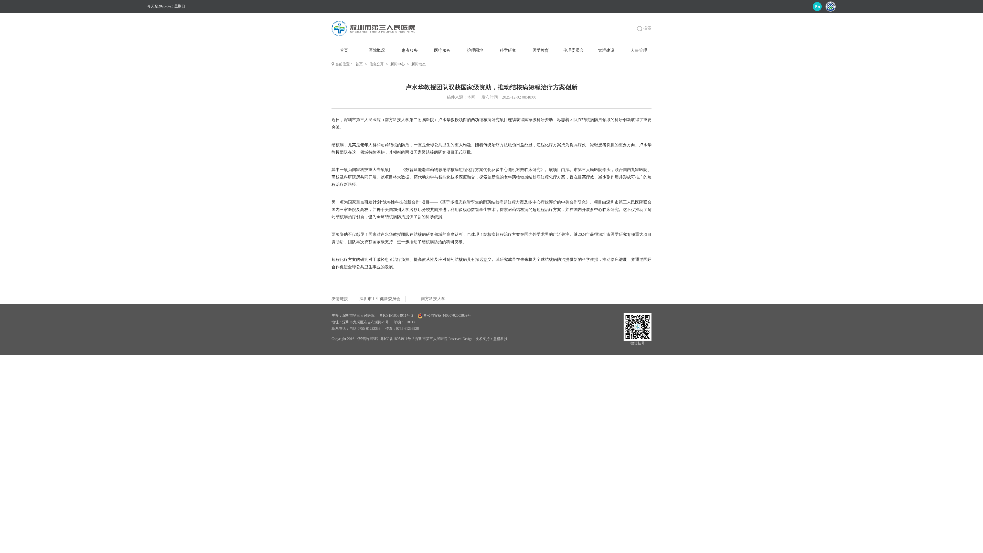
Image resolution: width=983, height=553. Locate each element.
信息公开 (376, 64)
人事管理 (639, 50)
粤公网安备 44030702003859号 (446, 315)
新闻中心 (397, 64)
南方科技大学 (433, 298)
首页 (344, 50)
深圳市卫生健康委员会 (379, 298)
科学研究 (508, 50)
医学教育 (540, 50)
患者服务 (409, 50)
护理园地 (475, 50)
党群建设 (606, 50)
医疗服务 (442, 50)
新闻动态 (418, 64)
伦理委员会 (573, 50)
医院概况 (377, 50)
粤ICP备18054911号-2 (396, 315)
